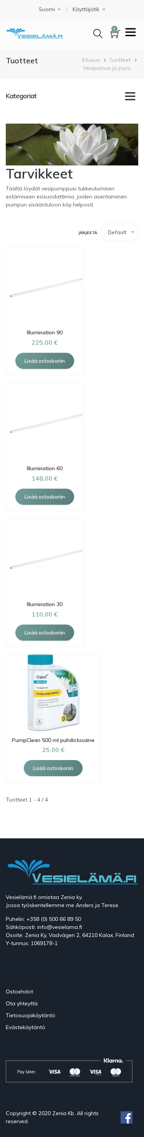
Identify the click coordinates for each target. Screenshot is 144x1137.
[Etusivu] (34, 32)
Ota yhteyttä (22, 1003)
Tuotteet (120, 59)
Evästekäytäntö (25, 1027)
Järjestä (87, 232)
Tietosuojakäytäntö (30, 1015)
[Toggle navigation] (130, 33)
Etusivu (91, 59)
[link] (72, 96)
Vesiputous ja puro (107, 67)
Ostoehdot (19, 991)
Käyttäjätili (86, 9)
